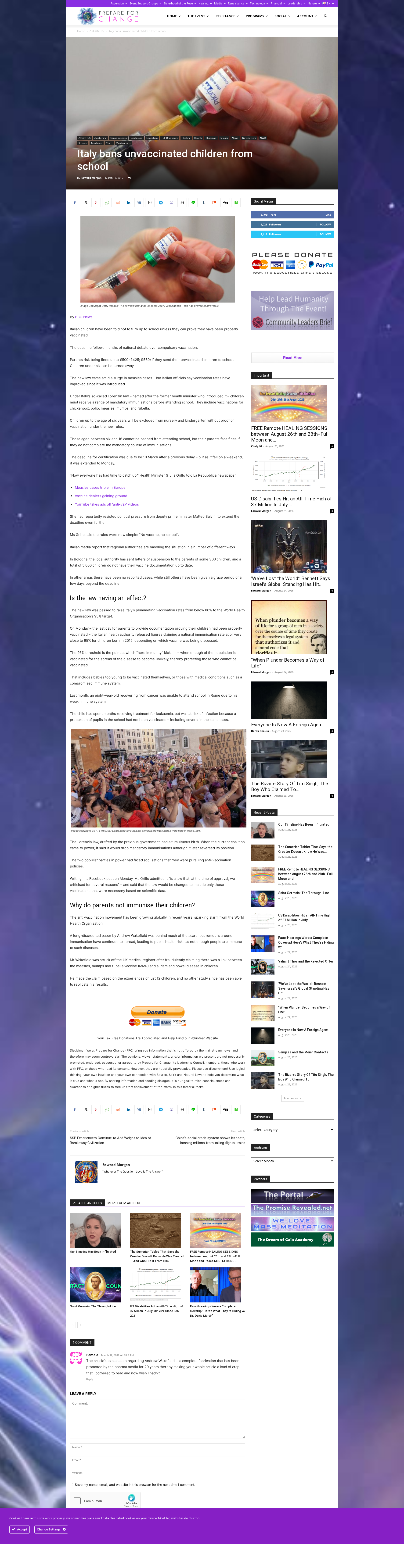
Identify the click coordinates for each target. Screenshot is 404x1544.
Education (152, 137)
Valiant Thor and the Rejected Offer (305, 961)
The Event (196, 16)
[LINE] (193, 202)
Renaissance (236, 3)
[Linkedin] (128, 202)
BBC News (84, 317)
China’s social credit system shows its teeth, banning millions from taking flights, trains (210, 1140)
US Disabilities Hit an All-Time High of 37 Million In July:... (291, 501)
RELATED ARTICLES (87, 1203)
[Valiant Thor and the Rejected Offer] (262, 967)
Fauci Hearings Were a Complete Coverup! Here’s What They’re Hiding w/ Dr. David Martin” (217, 1311)
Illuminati (211, 137)
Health (198, 137)
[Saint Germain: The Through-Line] (97, 1284)
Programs (255, 16)
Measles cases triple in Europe (100, 487)
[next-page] (80, 1325)
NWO (263, 137)
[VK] (139, 202)
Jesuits (224, 137)
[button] (325, 16)
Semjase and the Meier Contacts (303, 1052)
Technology (257, 3)
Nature (312, 3)
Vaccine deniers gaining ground (101, 496)
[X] (85, 202)
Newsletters (249, 137)
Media (218, 3)
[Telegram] (160, 202)
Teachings (96, 143)
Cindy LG (256, 446)
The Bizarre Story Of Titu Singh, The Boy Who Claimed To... (289, 786)
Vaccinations (123, 143)
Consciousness (118, 137)
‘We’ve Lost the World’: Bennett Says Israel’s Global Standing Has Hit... (290, 581)
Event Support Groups (144, 3)
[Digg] (225, 202)
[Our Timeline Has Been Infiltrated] (97, 1230)
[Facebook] (74, 202)
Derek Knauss (260, 731)
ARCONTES (97, 31)
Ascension (117, 3)
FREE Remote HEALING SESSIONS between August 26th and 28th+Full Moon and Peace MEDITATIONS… (215, 1256)
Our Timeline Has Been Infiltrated (93, 1251)
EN (328, 3)
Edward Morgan (91, 177)
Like (328, 214)
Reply (89, 1379)
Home (172, 16)
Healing (203, 3)
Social (281, 16)
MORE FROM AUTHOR (124, 1203)
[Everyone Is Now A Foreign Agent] (292, 700)
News (235, 137)
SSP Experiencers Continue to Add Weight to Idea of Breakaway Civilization (111, 1140)
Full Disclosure (170, 137)
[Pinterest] (96, 202)
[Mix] (214, 202)
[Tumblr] (203, 202)
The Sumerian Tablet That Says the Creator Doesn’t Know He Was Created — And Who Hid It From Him (157, 1256)
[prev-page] (73, 1325)
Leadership (295, 3)
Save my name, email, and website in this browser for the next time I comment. (135, 1485)
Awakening (100, 137)
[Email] (150, 202)
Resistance (225, 16)
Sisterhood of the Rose (178, 3)
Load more (291, 1098)
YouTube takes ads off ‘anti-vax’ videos (107, 504)
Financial (276, 3)
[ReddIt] (117, 202)
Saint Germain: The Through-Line (93, 1306)
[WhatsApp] (107, 202)
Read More (292, 358)
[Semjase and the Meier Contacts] (262, 1058)
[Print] (182, 202)
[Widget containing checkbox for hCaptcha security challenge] (105, 1501)
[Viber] (171, 202)
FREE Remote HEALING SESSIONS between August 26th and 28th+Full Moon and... (290, 434)
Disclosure (136, 137)
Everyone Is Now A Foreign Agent (287, 724)
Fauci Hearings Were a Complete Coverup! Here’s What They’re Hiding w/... (306, 942)
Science (83, 143)
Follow (325, 224)
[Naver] (236, 202)
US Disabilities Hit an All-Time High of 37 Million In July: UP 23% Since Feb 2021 (156, 1311)
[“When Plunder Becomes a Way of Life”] (292, 627)
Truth (109, 143)
